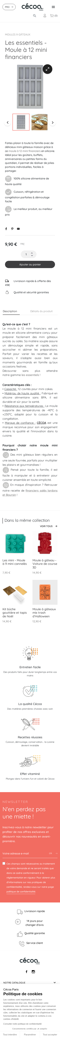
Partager (6, 228)
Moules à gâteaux (17, 34)
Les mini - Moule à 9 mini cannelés (14, 562)
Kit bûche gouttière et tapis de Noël (14, 612)
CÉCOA (41, 422)
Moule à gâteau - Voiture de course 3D (44, 563)
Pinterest (12, 228)
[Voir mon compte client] (45, 15)
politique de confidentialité (20, 891)
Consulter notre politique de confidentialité (22, 1024)
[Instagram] (33, 971)
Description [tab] (10, 311)
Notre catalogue (14, 982)
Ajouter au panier (30, 264)
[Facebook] (26, 971)
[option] (30, 87)
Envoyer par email (18, 228)
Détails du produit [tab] (41, 311)
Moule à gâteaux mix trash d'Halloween (44, 612)
